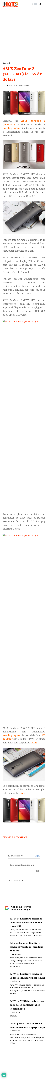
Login (37, 856)
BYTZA (9, 85)
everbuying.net (12, 128)
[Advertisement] (24, 33)
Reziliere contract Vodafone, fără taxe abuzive (26, 946)
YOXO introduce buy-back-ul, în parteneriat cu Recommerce (27, 1005)
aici (22, 792)
